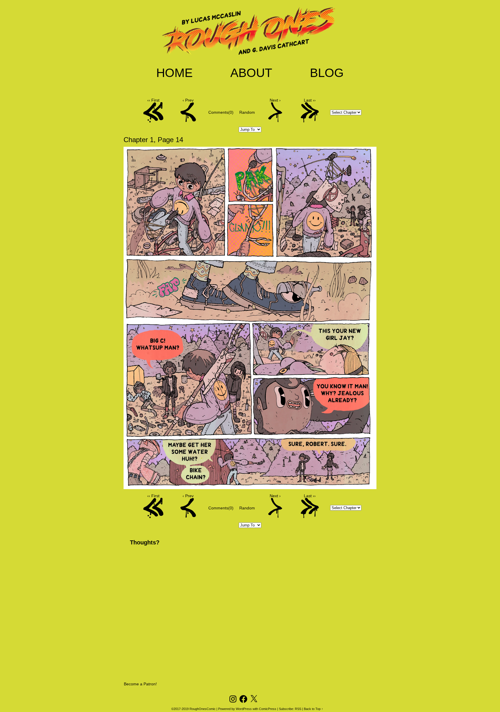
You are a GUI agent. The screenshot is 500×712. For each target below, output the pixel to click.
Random (247, 112)
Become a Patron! (140, 684)
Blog (327, 72)
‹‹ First (153, 100)
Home (174, 72)
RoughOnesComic (203, 709)
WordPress (244, 709)
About (251, 72)
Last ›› (310, 100)
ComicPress (267, 709)
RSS (298, 709)
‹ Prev (188, 100)
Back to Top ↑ (313, 709)
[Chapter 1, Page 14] (250, 487)
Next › (275, 100)
